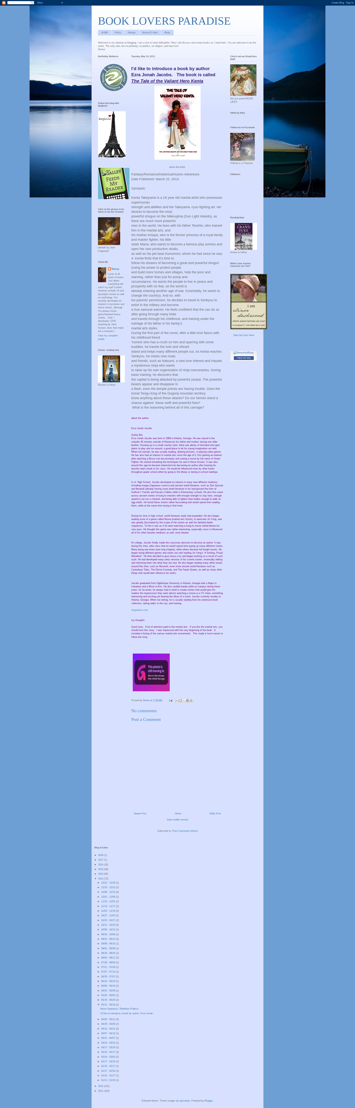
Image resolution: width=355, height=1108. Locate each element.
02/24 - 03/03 (108, 1056)
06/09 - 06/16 (108, 985)
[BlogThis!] (180, 700)
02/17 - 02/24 (108, 1061)
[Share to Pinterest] (191, 700)
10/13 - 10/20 (108, 925)
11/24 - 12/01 (108, 901)
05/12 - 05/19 (108, 1004)
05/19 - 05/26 (108, 999)
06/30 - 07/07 (108, 976)
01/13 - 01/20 (108, 1080)
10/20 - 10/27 (108, 920)
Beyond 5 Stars (150, 32)
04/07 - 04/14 (108, 1033)
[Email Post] (170, 700)
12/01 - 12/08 (108, 896)
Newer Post (140, 813)
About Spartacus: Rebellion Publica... (120, 1008)
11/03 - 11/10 (108, 910)
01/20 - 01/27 (108, 1075)
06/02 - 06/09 (108, 990)
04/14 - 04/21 (108, 1028)
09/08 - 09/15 (108, 943)
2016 (101, 864)
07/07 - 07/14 (108, 971)
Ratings (132, 32)
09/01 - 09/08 (108, 948)
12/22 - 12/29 (108, 882)
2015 (101, 869)
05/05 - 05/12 (108, 1019)
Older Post (215, 813)
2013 (101, 878)
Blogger (209, 1100)
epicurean (185, 1100)
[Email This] (177, 700)
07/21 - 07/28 (108, 967)
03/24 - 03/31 (108, 1042)
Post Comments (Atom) (185, 831)
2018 (101, 855)
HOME (104, 32)
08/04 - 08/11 (108, 957)
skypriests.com (139, 610)
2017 (101, 859)
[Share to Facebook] (188, 700)
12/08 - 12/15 (108, 892)
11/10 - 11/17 (108, 906)
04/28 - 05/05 (108, 1024)
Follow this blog (244, 358)
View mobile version (177, 819)
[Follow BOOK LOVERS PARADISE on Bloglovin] (112, 156)
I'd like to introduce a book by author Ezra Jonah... (127, 1013)
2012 (101, 1086)
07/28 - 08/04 (108, 962)
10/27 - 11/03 (108, 915)
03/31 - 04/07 (108, 1038)
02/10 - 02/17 (108, 1066)
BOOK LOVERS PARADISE (164, 21)
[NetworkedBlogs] (244, 352)
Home (178, 813)
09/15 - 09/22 (108, 939)
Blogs (167, 32)
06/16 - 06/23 (108, 981)
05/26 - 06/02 (108, 995)
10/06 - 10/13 (108, 929)
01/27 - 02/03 (108, 1071)
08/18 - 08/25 (108, 953)
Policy (118, 32)
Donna (115, 269)
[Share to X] (184, 700)
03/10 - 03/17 (108, 1052)
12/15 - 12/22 (108, 887)
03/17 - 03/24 (108, 1047)
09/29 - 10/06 (108, 934)
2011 (101, 1090)
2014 (101, 873)
